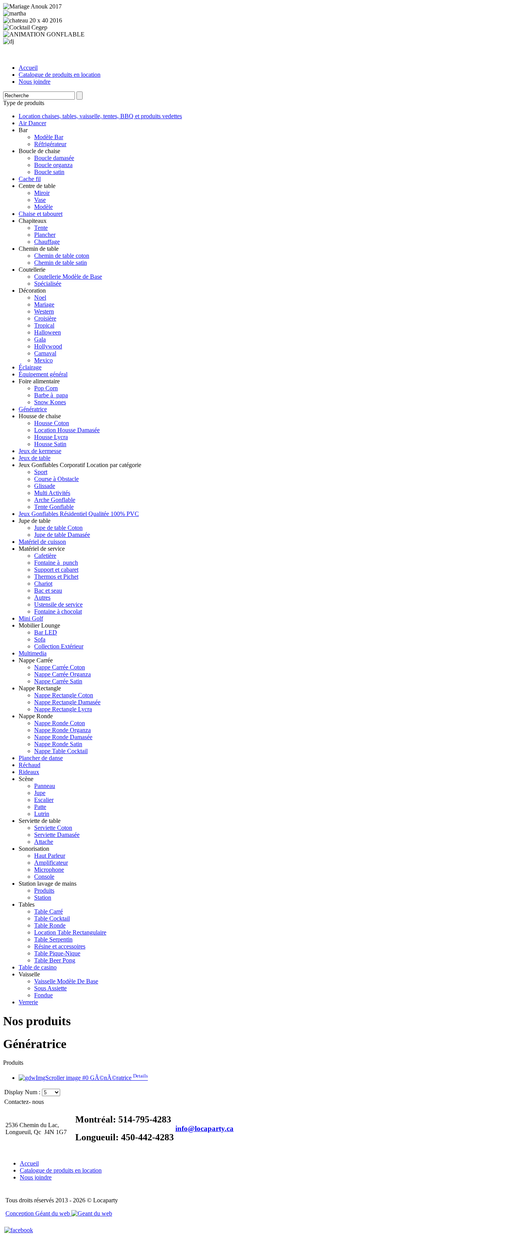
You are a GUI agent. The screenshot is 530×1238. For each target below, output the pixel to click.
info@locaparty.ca (204, 1128)
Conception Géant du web (38, 1213)
